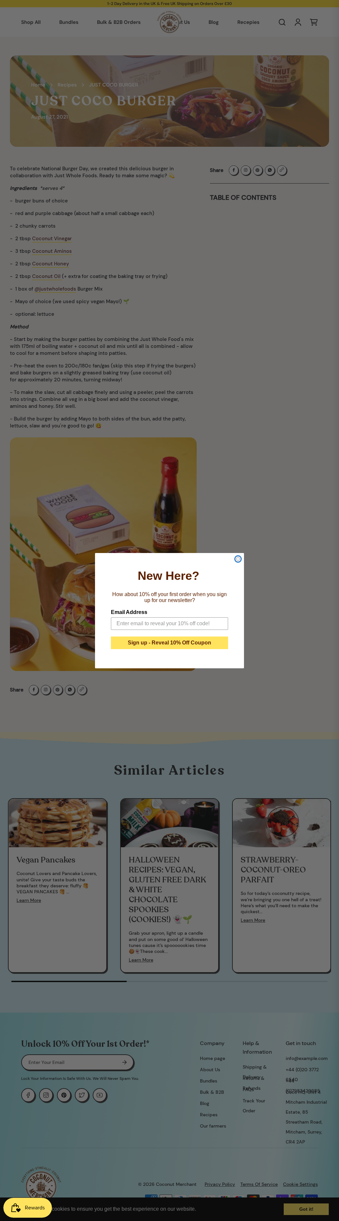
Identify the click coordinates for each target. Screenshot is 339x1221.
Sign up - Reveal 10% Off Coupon (169, 642)
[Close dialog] (238, 559)
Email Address (129, 612)
